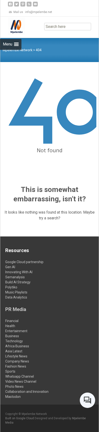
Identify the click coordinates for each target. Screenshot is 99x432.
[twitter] (16, 6)
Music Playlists (16, 292)
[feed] (29, 6)
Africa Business (17, 346)
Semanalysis (15, 277)
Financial (12, 321)
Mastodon (13, 397)
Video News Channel (20, 381)
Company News (17, 361)
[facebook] (10, 6)
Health (10, 326)
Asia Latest (13, 351)
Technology (14, 341)
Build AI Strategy (18, 282)
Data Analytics (16, 297)
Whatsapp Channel (19, 376)
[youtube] (35, 6)
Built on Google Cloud (20, 418)
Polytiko (11, 287)
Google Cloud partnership (24, 262)
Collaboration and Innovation (27, 392)
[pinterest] (22, 6)
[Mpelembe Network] (12, 26)
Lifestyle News (16, 356)
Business (12, 336)
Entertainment (16, 331)
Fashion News (15, 366)
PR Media (15, 309)
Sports (10, 371)
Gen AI (10, 267)
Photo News (14, 386)
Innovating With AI (18, 272)
